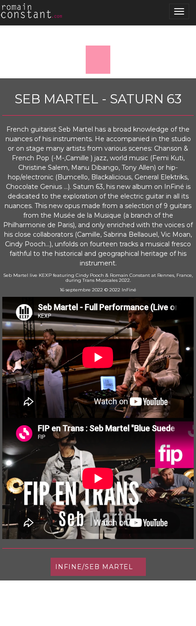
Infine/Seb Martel (94, 567)
